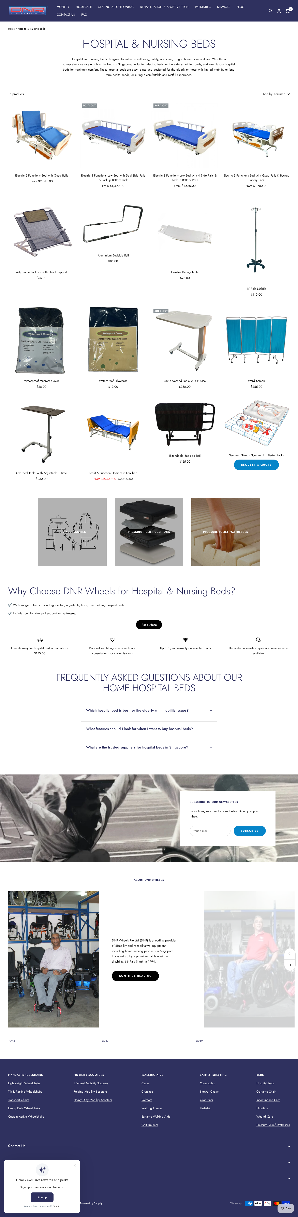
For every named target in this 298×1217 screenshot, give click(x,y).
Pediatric (205, 1108)
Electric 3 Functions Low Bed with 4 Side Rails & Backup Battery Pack (185, 177)
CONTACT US (66, 14)
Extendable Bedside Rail (184, 455)
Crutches (147, 1091)
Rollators (146, 1100)
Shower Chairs (209, 1091)
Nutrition (262, 1108)
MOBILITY (63, 7)
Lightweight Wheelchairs (24, 1083)
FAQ (84, 14)
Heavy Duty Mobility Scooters (93, 1100)
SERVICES (223, 7)
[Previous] (290, 954)
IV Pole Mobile (256, 288)
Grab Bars (206, 1100)
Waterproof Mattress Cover (41, 381)
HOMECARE (84, 7)
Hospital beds (265, 1083)
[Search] (270, 11)
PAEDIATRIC (203, 7)
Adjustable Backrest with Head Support (41, 272)
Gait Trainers (149, 1125)
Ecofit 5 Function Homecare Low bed (113, 473)
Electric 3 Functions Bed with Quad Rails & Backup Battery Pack (256, 177)
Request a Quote (256, 465)
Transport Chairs (18, 1100)
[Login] (279, 11)
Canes (145, 1083)
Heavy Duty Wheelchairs (24, 1108)
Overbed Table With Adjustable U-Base (41, 473)
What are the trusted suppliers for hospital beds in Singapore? (137, 747)
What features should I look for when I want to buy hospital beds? (139, 728)
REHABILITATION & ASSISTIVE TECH (164, 7)
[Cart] (288, 11)
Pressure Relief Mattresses (273, 1125)
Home (11, 29)
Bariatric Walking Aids (155, 1116)
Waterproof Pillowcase (113, 381)
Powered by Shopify (91, 1203)
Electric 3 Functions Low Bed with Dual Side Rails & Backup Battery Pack (113, 177)
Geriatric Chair (266, 1091)
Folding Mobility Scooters (90, 1091)
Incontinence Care (268, 1100)
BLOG (240, 7)
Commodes (207, 1083)
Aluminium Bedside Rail (113, 255)
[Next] (290, 965)
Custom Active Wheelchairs (26, 1116)
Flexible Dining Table (184, 272)
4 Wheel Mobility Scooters (91, 1083)
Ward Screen (256, 381)
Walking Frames (151, 1108)
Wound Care (264, 1116)
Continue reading (135, 976)
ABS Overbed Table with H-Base (185, 381)
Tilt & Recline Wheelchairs (25, 1091)
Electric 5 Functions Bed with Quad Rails (41, 175)
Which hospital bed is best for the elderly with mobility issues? (137, 710)
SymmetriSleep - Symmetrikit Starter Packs (256, 455)
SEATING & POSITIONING (116, 7)
